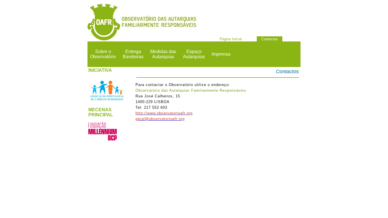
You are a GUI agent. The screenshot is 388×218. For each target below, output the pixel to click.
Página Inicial (231, 39)
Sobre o (103, 51)
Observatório (103, 56)
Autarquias (163, 56)
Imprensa (221, 54)
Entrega (133, 51)
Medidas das (163, 51)
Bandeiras (133, 56)
